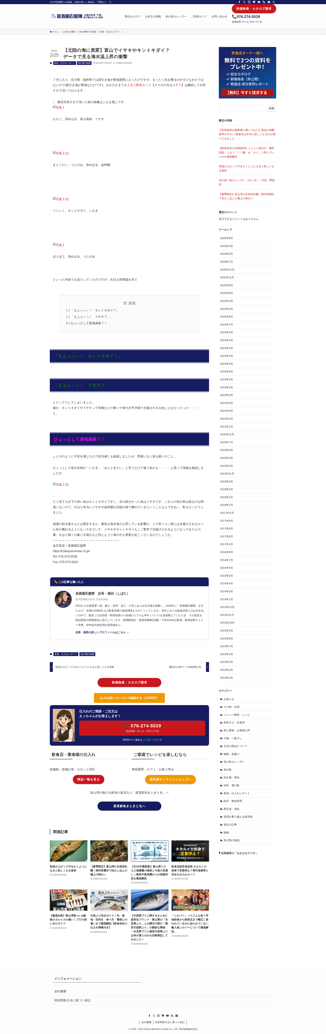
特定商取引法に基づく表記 (72, 1000)
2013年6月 (226, 654)
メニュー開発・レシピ (237, 714)
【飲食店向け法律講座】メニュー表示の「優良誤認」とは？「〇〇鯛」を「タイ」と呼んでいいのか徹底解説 (246, 152)
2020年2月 (226, 465)
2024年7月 (226, 324)
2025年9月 (226, 285)
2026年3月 (226, 246)
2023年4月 (226, 387)
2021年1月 (226, 426)
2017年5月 (226, 536)
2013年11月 (227, 614)
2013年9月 (226, 630)
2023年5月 (226, 379)
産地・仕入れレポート (64, 63)
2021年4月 (226, 418)
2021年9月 (226, 403)
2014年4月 (226, 583)
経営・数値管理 (233, 800)
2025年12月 (227, 269)
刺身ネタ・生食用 (234, 722)
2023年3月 (226, 395)
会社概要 (60, 991)
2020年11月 (227, 434)
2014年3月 (226, 591)
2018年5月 (226, 481)
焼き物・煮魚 (231, 777)
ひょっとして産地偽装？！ (89, 323)
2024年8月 (226, 316)
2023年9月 (226, 363)
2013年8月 (226, 638)
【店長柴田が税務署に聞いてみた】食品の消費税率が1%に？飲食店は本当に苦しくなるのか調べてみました (247, 134)
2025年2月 (226, 308)
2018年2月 (226, 497)
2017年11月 (227, 512)
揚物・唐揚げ (231, 753)
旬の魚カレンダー (234, 761)
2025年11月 (227, 277)
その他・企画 (231, 706)
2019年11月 (227, 473)
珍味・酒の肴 (231, 785)
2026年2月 (226, 253)
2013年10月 (227, 622)
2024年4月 (226, 340)
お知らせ (229, 699)
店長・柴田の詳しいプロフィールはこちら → (102, 632)
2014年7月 (226, 560)
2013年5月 (226, 661)
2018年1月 (226, 504)
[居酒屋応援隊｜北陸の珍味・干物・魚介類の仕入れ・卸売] (77, 16)
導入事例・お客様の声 (237, 730)
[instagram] (249, 2)
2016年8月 (226, 552)
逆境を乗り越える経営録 (238, 816)
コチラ (176, 85)
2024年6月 (226, 332)
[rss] (263, 2)
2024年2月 (226, 355)
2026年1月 (226, 261)
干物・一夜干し (233, 738)
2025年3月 (226, 300)
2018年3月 (226, 489)
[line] (254, 2)
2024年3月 (226, 348)
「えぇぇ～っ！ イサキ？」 (90, 316)
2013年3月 (226, 677)
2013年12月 (227, 607)
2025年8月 (226, 293)
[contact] (268, 2)
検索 (271, 108)
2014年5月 (226, 575)
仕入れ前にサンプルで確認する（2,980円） (129, 697)
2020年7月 (226, 442)
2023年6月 (226, 371)
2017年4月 (226, 544)
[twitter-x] (244, 2)
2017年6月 (226, 528)
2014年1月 (226, 599)
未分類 (227, 769)
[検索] (273, 2)
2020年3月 (226, 457)
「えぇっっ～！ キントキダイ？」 (95, 310)
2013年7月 (226, 646)
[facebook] (239, 2)
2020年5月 (226, 450)
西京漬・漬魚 (231, 808)
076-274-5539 (248, 17)
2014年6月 (226, 567)
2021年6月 (226, 410)
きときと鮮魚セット (137, 85)
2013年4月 (226, 669)
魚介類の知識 (84, 63)
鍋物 (226, 832)
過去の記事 (230, 824)
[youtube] (259, 2)
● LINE (147, 739)
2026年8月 (226, 238)
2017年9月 (226, 520)
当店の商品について (235, 746)
